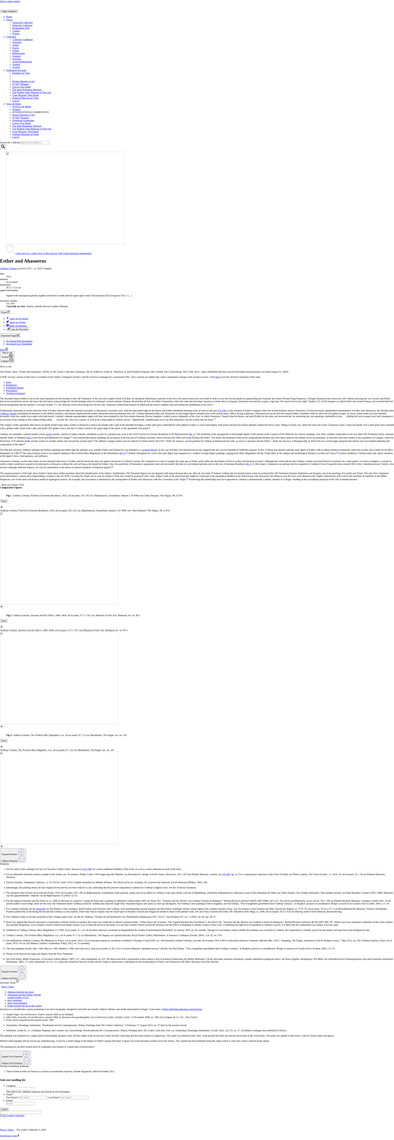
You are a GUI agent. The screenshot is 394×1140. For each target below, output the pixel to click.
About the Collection (22, 22)
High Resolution (19, 341)
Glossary (16, 56)
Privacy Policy (7, 1130)
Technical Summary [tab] (16, 393)
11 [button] (127, 452)
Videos (15, 50)
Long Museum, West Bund (25, 95)
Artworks (17, 42)
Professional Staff (20, 28)
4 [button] (149, 427)
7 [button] (210, 437)
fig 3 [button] (122, 453)
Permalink (19, 329)
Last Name (54, 1097)
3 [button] (215, 419)
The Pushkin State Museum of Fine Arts (31, 92)
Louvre (15, 100)
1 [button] (212, 404)
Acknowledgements (22, 61)
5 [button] (195, 433)
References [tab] (11, 385)
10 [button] (21, 452)
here (217, 377)
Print (2, 349)
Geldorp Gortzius (8, 268)
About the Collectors (22, 25)
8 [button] (93, 440)
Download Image (9, 336)
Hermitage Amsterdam (23, 120)
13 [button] (112, 466)
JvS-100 (222, 410)
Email (9, 1100)
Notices (16, 33)
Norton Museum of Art (23, 81)
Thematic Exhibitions (26, 76)
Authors (16, 64)
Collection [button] (11, 36)
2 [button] (306, 410)
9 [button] (24, 444)
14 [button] (212, 472)
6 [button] (71, 437)
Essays (15, 47)
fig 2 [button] (30, 437)
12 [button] (337, 452)
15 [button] (187, 478)
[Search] (3, 146)
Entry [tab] (9, 382)
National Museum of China (25, 98)
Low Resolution (19, 344)
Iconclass (16, 59)
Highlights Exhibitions (28, 78)
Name (9, 1094)
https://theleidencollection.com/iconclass (182, 1009)
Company (11, 1086)
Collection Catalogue (22, 39)
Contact (16, 31)
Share (4, 312)
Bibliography (18, 53)
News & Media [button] (13, 104)
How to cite (6, 357)
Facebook (19, 318)
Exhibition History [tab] (15, 387)
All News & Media (21, 106)
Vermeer (16, 109)
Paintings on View (21, 73)
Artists (15, 45)
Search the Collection (10, 142)
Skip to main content (10, 1)
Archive (16, 67)
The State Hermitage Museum (26, 89)
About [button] (9, 19)
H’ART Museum (20, 84)
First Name (12, 1097)
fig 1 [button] (191, 434)
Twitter (18, 322)
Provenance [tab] (12, 390)
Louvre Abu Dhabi (21, 87)
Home (9, 16)
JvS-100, (226, 874)
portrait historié (149, 450)
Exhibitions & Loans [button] (16, 70)
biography (41, 909)
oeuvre (49, 434)
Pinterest (18, 325)
